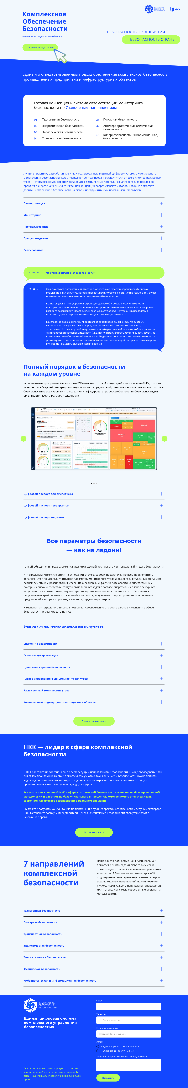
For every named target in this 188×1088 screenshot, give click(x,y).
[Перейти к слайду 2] (94, 483)
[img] (175, 9)
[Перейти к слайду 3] (96, 483)
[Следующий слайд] (164, 439)
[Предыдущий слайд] (23, 439)
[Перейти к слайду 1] (91, 483)
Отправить (108, 1078)
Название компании (107, 1028)
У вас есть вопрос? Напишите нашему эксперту (121, 1056)
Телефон (101, 1014)
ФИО (99, 1000)
